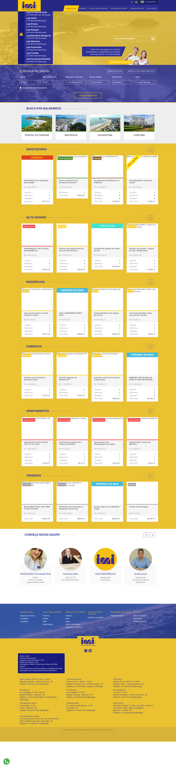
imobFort (80, 732)
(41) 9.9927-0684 (32, 56)
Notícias (68, 618)
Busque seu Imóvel (27, 618)
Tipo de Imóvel (95, 77)
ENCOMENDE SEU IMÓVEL (119, 8)
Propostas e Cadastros (73, 629)
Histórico (46, 618)
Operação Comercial (74, 77)
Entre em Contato (139, 618)
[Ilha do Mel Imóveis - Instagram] (136, 2)
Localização (137, 621)
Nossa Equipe (48, 626)
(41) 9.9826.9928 (32, 21)
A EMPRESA (82, 8)
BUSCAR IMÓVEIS (88, 95)
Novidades (24, 621)
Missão (45, 621)
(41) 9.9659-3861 (32, 15)
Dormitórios (117, 77)
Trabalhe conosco (139, 624)
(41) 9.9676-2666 (32, 32)
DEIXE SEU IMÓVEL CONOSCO (98, 8)
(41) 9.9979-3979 (32, 44)
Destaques (24, 624)
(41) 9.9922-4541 (32, 50)
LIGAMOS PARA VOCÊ (137, 8)
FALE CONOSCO (152, 8)
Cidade (23, 77)
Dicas (67, 621)
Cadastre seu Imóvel (95, 620)
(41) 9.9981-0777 (32, 62)
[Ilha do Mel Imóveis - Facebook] (132, 2)
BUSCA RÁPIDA (116, 71)
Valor (138, 77)
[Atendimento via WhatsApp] (7, 761)
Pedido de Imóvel (117, 618)
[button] (150, 149)
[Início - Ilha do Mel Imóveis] (29, 5)
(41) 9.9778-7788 (32, 38)
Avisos (67, 624)
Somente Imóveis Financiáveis (34, 88)
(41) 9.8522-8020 (32, 27)
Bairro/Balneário (50, 77)
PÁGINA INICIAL (71, 8)
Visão (45, 624)
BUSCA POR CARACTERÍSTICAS (142, 71)
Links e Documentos (72, 626)
